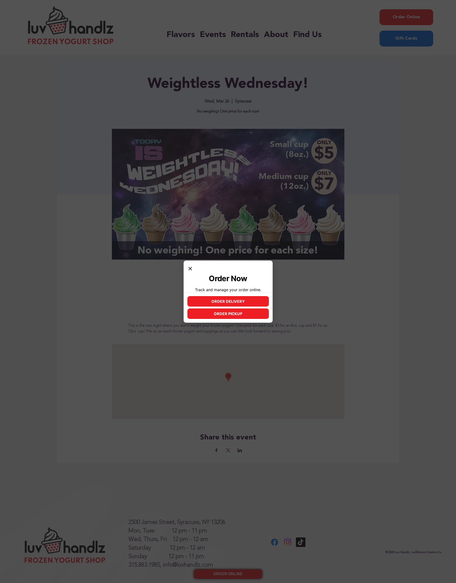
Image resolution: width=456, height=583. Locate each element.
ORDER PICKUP (238, 314)
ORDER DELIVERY (237, 302)
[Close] (190, 269)
